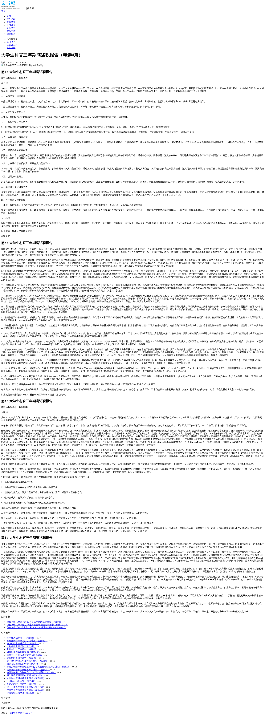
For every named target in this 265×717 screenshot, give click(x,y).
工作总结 (11, 19)
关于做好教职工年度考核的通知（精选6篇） (28, 661)
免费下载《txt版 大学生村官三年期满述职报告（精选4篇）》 (36, 622)
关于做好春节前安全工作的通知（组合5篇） (28, 669)
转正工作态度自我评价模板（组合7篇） (26, 687)
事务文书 (11, 28)
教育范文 (11, 22)
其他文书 (11, 47)
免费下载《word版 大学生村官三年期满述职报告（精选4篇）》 (37, 624)
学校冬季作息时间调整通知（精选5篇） (26, 690)
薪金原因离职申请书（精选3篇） (23, 658)
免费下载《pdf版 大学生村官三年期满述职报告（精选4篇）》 (36, 627)
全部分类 (11, 34)
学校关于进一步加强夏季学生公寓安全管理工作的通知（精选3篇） (39, 667)
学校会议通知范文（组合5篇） (21, 693)
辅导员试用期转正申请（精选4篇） (24, 664)
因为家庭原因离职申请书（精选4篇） (25, 675)
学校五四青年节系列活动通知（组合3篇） (27, 640)
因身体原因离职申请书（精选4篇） (24, 652)
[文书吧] (8, 6)
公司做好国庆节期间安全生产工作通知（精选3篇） (31, 672)
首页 (9, 16)
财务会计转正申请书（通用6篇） (23, 649)
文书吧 (10, 42)
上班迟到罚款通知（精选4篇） (21, 681)
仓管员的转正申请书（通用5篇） (23, 684)
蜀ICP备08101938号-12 (21, 713)
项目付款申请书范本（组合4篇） (23, 643)
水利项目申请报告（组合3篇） (21, 646)
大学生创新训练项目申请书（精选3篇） (26, 678)
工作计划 (11, 25)
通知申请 (11, 31)
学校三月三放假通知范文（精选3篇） (25, 655)
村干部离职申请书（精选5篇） (21, 638)
